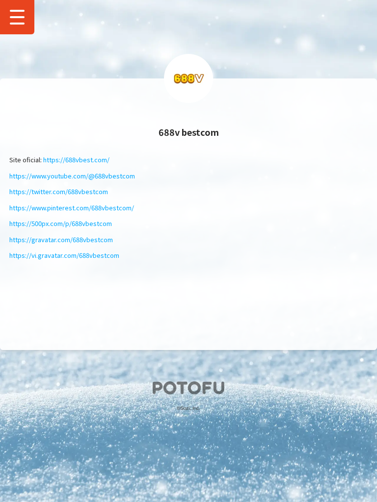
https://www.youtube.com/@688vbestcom (72, 175)
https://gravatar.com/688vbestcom (61, 239)
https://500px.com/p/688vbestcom (60, 223)
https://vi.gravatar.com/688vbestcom (64, 255)
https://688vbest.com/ (76, 159)
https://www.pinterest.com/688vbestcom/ (71, 207)
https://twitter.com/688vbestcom (58, 191)
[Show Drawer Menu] (17, 17)
